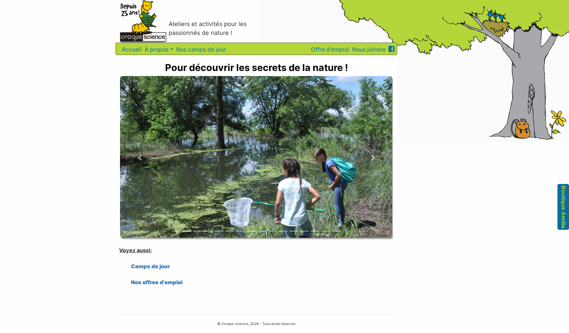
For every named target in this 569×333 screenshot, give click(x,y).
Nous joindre (369, 49)
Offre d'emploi (330, 49)
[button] (139, 158)
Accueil (132, 49)
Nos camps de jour (201, 49)
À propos (157, 49)
